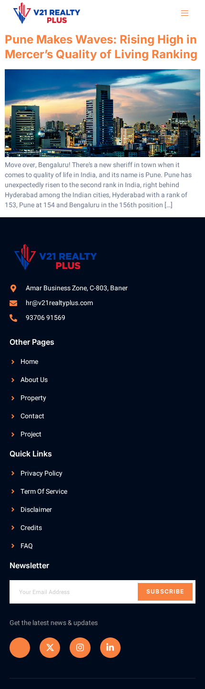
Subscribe (165, 591)
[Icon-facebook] (20, 647)
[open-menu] (180, 13)
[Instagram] (80, 647)
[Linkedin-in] (110, 647)
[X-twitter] (50, 647)
